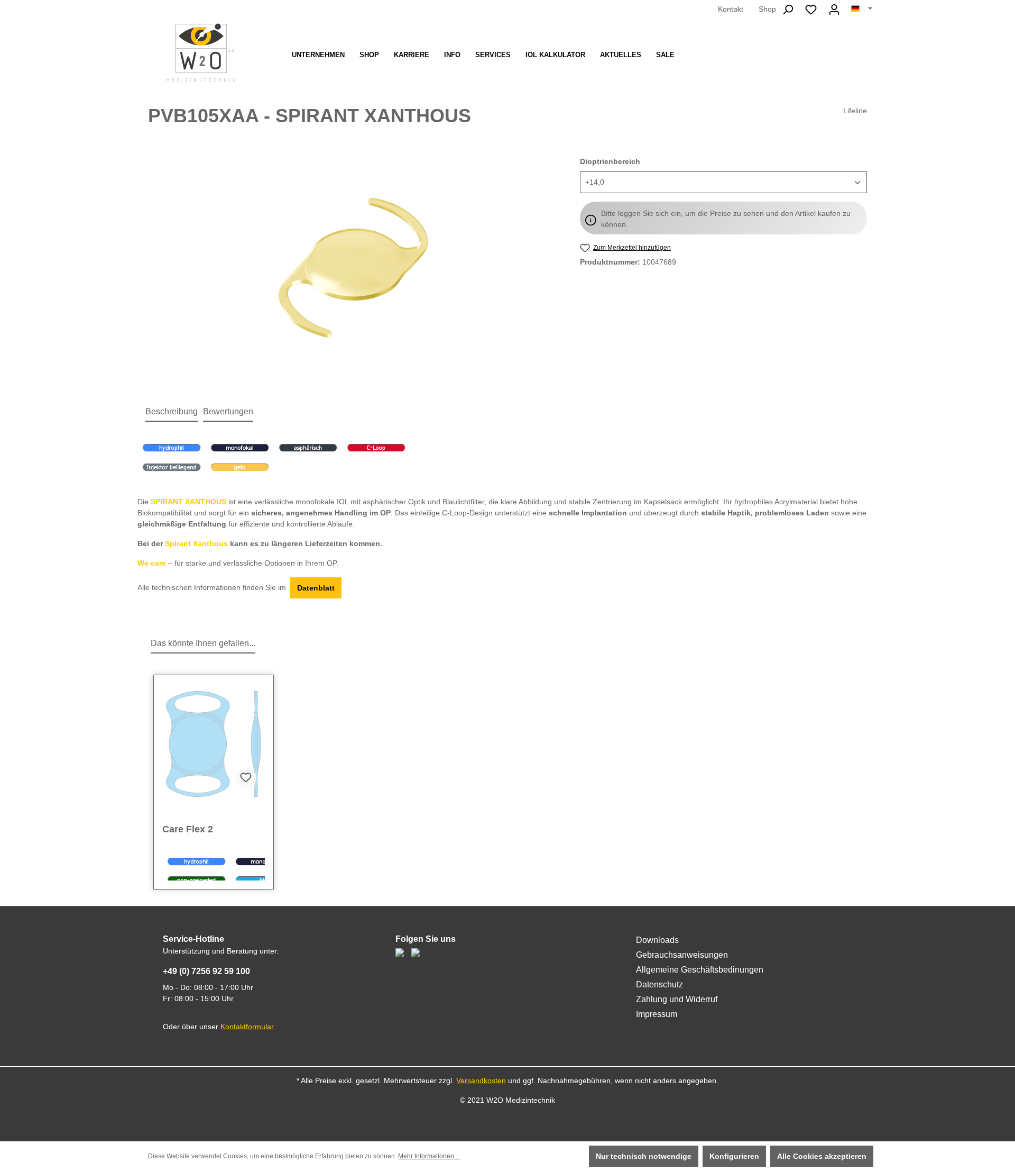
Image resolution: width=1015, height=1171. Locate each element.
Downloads (657, 940)
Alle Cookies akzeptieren (821, 1156)
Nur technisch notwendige (643, 1156)
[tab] (171, 412)
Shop (767, 9)
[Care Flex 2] (213, 744)
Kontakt (730, 9)
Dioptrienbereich (610, 161)
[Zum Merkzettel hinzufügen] (245, 777)
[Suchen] (787, 9)
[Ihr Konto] (834, 9)
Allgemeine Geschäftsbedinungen (699, 969)
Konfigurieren (734, 1156)
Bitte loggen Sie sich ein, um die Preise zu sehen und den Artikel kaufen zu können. (726, 219)
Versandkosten (481, 1080)
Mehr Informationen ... (429, 1156)
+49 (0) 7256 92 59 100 (206, 971)
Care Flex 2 (187, 829)
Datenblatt (316, 588)
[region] (353, 270)
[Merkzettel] (811, 9)
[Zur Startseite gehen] (201, 52)
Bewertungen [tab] (228, 411)
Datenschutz (659, 984)
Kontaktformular (246, 1026)
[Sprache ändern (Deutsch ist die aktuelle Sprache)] (861, 9)
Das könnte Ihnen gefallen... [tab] (203, 643)
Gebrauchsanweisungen (682, 954)
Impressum (656, 1014)
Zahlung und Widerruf (676, 999)
